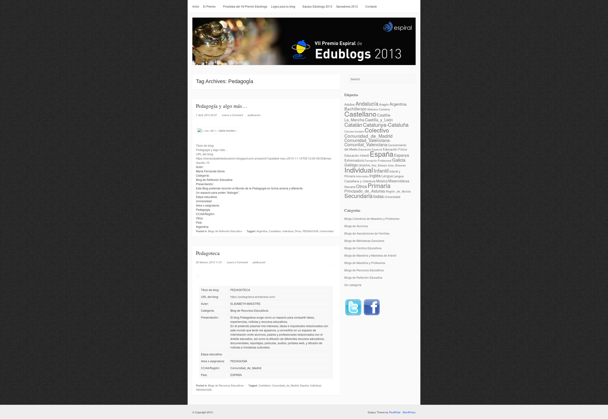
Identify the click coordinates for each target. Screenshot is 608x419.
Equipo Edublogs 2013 (317, 6)
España (304, 385)
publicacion (254, 115)
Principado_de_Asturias (364, 191)
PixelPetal (394, 412)
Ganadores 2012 (347, 6)
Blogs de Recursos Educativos (226, 385)
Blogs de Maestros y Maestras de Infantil (370, 255)
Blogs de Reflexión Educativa (225, 231)
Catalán (353, 124)
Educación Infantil (356, 155)
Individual (287, 231)
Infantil (381, 170)
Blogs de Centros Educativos (363, 248)
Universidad (326, 231)
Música (382, 180)
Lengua (387, 176)
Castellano (275, 231)
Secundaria (358, 196)
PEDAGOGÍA (310, 231)
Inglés (375, 176)
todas (378, 196)
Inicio (195, 6)
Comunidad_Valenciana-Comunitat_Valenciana (367, 142)
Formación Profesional (378, 160)
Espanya (401, 155)
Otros (297, 231)
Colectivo (377, 130)
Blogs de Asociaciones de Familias (367, 233)
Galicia (398, 159)
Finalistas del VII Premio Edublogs (245, 6)
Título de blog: (205, 145)
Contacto (371, 6)
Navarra (349, 186)
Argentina (261, 231)
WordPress (409, 412)
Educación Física (395, 149)
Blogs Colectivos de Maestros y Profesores (371, 219)
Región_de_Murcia (398, 191)
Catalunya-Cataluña (385, 124)
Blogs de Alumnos (356, 226)
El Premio (209, 6)
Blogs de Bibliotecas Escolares (364, 241)
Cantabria (384, 109)
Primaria (379, 185)
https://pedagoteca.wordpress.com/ (252, 297)
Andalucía (367, 103)
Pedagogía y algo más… (221, 105)
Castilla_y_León (379, 119)
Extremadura (354, 160)
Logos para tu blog (283, 6)
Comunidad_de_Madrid (285, 385)
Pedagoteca (208, 253)
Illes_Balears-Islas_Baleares (388, 165)
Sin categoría (352, 285)
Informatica (362, 176)
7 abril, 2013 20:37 (206, 115)
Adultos (349, 104)
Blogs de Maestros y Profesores (364, 263)
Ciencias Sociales (354, 131)
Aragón (384, 104)
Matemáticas (398, 180)
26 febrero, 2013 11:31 (209, 262)
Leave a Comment (232, 115)
